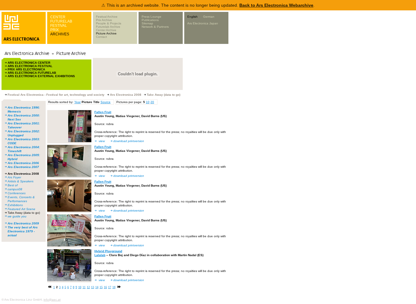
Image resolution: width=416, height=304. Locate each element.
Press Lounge (151, 16)
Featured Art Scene (21, 209)
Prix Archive (104, 20)
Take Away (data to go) (24, 212)
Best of (13, 185)
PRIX (54, 30)
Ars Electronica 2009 (23, 223)
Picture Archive (106, 33)
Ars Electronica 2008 (23, 173)
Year (77, 102)
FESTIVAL (58, 25)
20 (152, 102)
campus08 (15, 189)
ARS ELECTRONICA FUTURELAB (32, 72)
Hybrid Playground (108, 251)
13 (92, 287)
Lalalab (99, 255)
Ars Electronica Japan (202, 23)
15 (101, 287)
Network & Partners (155, 26)
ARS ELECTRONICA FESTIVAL (30, 66)
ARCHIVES (59, 34)
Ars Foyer (14, 177)
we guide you (17, 216)
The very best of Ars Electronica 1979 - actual (23, 231)
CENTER (57, 17)
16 (105, 287)
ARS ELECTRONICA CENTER (29, 62)
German (208, 16)
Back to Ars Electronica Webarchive (276, 5)
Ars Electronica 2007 (23, 167)
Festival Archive (107, 16)
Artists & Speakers (20, 181)
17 (109, 287)
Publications (150, 20)
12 (88, 287)
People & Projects (108, 23)
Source (105, 102)
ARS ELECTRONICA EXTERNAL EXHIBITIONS (41, 76)
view (102, 141)
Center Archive (106, 30)
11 (84, 287)
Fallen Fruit (102, 112)
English (192, 16)
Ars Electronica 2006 (23, 163)
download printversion (128, 141)
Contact (101, 36)
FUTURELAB (61, 21)
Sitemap (147, 23)
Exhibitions (15, 205)
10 (148, 102)
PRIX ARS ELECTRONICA (26, 69)
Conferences (17, 193)
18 (113, 287)
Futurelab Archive (108, 26)
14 (96, 287)
